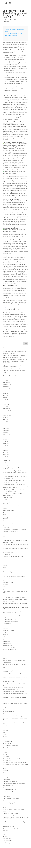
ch (3, 534)
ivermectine (6, 628)
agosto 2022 (6, 443)
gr (3, 589)
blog (4, 525)
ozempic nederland (7, 728)
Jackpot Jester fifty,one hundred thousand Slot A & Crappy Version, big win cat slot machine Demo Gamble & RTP (15, 361)
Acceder (5, 836)
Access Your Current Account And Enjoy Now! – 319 (15, 506)
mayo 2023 (5, 424)
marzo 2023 (6, 428)
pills (4, 732)
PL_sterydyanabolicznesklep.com (10, 745)
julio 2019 (5, 456)
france (4, 586)
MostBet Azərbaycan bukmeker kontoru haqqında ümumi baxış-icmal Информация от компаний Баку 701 (15, 666)
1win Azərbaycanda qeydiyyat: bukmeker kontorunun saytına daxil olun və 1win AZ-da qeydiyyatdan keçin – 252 (15, 472)
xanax (4, 807)
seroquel (5, 754)
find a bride (5, 584)
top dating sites (6, 779)
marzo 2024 (6, 402)
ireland (4, 617)
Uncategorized (21, 19)
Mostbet (5, 658)
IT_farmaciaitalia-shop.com (9, 619)
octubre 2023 (6, 413)
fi (3, 580)
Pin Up (4, 734)
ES (3, 569)
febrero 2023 (6, 430)
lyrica (4, 639)
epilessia (5, 567)
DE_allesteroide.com (8, 552)
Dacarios (7, 19)
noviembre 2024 (7, 384)
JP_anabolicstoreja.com (8, 630)
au (3, 512)
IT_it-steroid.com (7, 623)
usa (4, 805)
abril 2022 (5, 452)
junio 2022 (5, 448)
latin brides (5, 634)
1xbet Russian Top (7, 499)
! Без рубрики (6, 464)
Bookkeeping (6, 527)
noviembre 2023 (7, 410)
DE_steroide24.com (7, 554)
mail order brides (7, 643)
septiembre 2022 (7, 441)
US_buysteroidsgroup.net (9, 802)
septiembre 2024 (7, 389)
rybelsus (5, 752)
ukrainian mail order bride (9, 794)
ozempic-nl (5, 730)
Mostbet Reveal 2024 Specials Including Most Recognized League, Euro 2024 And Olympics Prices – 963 (15, 693)
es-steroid (5, 574)
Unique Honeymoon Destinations (11, 798)
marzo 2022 (6, 454)
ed (3, 558)
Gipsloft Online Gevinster (11, 35)
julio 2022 (5, 445)
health (4, 595)
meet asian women (7, 656)
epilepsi (5, 563)
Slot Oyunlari (6, 756)
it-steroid (5, 626)
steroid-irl (5, 772)
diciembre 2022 (6, 434)
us (3, 800)
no (3, 713)
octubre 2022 (6, 439)
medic (4, 654)
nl (3, 709)
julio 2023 (5, 419)
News (4, 707)
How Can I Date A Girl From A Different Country (14, 597)
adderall (5, 508)
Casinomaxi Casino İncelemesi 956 (11, 531)
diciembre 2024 (6, 382)
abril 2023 (5, 426)
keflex (4, 632)
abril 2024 (5, 399)
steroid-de (5, 770)
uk (3, 787)
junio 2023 (5, 421)
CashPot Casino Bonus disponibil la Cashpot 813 (14, 529)
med (4, 651)
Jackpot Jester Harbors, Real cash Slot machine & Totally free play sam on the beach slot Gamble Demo (14, 370)
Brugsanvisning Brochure (11, 37)
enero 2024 (5, 406)
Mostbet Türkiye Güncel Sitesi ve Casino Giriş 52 (14, 701)
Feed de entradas (7, 838)
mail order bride (6, 641)
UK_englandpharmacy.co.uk (9, 789)
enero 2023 (5, 432)
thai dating (5, 777)
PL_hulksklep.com (7, 743)
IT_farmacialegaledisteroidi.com (10, 621)
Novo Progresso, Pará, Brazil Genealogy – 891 (14, 716)
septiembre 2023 (7, 415)
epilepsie (5, 565)
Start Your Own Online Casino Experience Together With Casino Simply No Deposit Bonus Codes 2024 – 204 (15, 764)
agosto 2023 (6, 417)
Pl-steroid (5, 747)
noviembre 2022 (7, 437)
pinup (4, 739)
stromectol (5, 775)
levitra (4, 637)
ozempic (5, 726)
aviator (4, 514)
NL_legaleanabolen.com (8, 711)
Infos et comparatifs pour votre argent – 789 (13, 615)
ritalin (4, 750)
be (3, 520)
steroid (4, 768)
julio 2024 (5, 393)
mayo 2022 (5, 450)
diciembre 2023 (6, 408)
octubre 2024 (6, 386)
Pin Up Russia (6, 736)
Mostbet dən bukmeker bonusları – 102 (12, 673)
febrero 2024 (6, 404)
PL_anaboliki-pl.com (7, 741)
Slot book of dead (11, 175)
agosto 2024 (6, 391)
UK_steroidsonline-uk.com (9, 792)
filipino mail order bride (8, 582)
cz (3, 538)
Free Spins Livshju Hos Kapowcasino (13, 33)
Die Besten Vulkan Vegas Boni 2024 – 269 (13, 556)
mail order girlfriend (7, 645)
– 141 (4, 462)
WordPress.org (6, 843)
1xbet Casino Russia (7, 497)
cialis (4, 536)
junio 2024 (5, 395)
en (3, 561)
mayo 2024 (5, 397)
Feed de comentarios (8, 840)
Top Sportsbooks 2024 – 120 (10, 781)
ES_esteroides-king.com (8, 572)
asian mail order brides (8, 510)
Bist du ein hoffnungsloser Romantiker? (12, 523)
